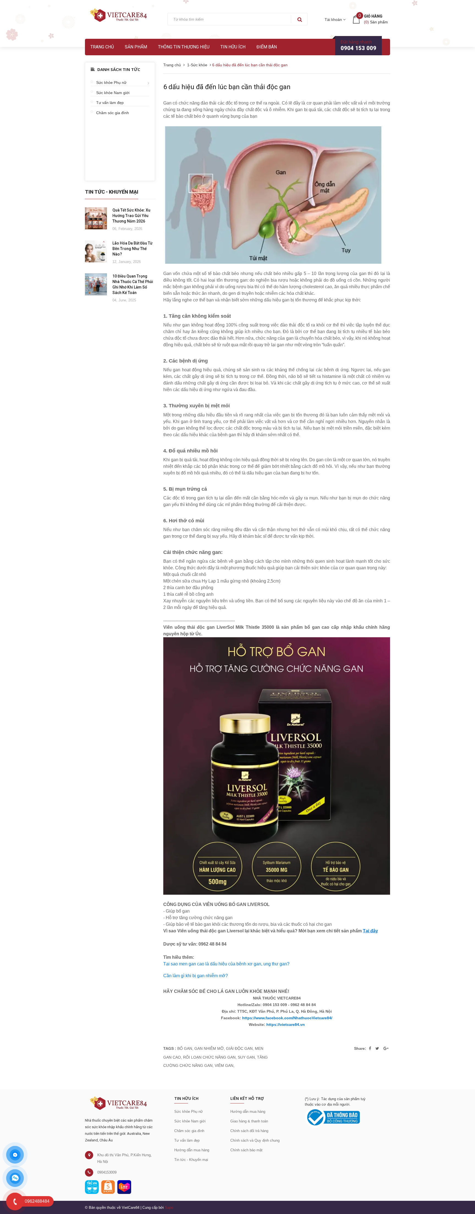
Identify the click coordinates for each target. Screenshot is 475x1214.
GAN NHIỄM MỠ (209, 1048)
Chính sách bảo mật (246, 1150)
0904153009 (107, 1172)
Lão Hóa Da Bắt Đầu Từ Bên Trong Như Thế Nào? (132, 248)
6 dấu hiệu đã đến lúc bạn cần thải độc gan (227, 87)
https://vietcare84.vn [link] (285, 1024)
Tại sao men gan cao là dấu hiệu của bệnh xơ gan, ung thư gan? (226, 964)
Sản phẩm (136, 47)
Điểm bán (266, 47)
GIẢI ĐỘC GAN (239, 1048)
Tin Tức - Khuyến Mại (111, 192)
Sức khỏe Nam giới (112, 92)
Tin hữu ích (232, 47)
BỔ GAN (184, 1048)
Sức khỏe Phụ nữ (111, 82)
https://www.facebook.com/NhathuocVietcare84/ (287, 1018)
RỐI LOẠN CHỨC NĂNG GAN (209, 1057)
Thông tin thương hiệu (183, 47)
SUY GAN (246, 1057)
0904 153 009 (358, 48)
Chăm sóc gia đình (112, 113)
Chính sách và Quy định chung (255, 1140)
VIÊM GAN (224, 1065)
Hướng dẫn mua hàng (191, 1150)
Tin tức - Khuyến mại (191, 1160)
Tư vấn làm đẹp (110, 102)
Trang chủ (102, 47)
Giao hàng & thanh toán (249, 1121)
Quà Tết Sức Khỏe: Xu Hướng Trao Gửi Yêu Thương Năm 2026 (131, 215)
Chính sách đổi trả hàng (249, 1131)
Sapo (169, 1207)
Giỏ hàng (373, 16)
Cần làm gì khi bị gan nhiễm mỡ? (195, 975)
